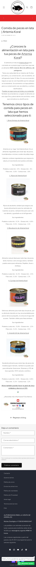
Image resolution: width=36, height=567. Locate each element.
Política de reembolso (11, 491)
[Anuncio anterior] (3, 18)
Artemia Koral (23, 56)
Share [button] (5, 41)
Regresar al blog (19, 417)
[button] (4, 7)
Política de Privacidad (11, 495)
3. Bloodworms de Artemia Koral (18, 228)
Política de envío (9, 482)
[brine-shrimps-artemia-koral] (18, 145)
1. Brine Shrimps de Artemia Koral (18, 120)
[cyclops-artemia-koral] (18, 307)
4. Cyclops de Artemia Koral (17, 281)
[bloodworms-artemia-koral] (18, 254)
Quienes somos (9, 478)
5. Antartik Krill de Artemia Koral (18, 333)
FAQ (5, 508)
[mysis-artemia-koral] (18, 202)
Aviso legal (7, 499)
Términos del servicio (10, 504)
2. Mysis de (13, 176)
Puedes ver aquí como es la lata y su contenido (18, 91)
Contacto (7, 473)
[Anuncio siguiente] (32, 18)
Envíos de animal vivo (11, 486)
